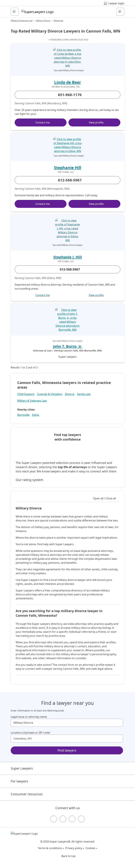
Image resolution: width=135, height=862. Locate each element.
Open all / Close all (104, 498)
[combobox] (67, 723)
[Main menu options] (15, 12)
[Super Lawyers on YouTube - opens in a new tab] (72, 819)
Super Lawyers (22, 768)
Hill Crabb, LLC (66, 172)
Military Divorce (43, 20)
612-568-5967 (70, 179)
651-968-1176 (70, 94)
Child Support (25, 394)
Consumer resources (27, 794)
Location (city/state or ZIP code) (30, 732)
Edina (35, 415)
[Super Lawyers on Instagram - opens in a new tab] (63, 819)
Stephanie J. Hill (67, 256)
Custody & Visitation (49, 394)
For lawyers (19, 781)
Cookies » (91, 848)
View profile (96, 122)
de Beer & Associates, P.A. (66, 86)
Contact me (42, 122)
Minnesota (58, 20)
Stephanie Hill (67, 167)
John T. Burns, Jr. (67, 346)
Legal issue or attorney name (29, 717)
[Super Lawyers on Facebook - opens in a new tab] (53, 819)
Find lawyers (66, 750)
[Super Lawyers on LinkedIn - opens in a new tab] (81, 819)
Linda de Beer (67, 82)
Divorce (69, 394)
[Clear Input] (119, 723)
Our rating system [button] (29, 480)
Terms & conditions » (51, 848)
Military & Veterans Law (21, 20)
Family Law (84, 394)
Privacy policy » (74, 848)
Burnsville (23, 415)
